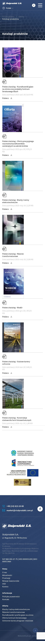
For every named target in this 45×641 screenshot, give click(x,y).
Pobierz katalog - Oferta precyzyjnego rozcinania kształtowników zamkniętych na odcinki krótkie (18, 143)
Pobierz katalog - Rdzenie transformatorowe (13, 255)
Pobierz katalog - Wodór (12, 307)
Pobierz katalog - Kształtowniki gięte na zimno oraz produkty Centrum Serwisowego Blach (17, 89)
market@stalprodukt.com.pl (20, 510)
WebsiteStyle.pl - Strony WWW (30, 636)
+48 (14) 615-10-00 (15, 506)
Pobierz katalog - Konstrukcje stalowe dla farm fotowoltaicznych (16, 419)
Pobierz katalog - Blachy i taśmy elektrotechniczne (15, 201)
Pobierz (5, 98)
